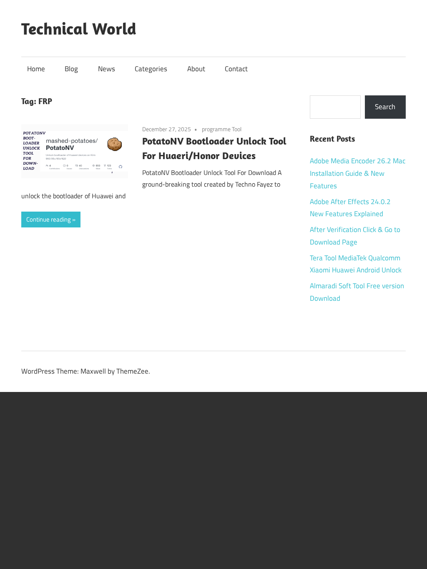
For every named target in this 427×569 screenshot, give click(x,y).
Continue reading (48, 219)
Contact (236, 68)
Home (36, 68)
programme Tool (221, 129)
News (106, 68)
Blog (71, 68)
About (196, 68)
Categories (151, 68)
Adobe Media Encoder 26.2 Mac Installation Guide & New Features (357, 173)
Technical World (78, 28)
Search (385, 106)
